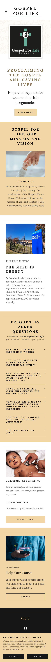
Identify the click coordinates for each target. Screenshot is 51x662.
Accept (37, 656)
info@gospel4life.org (32, 336)
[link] (25, 11)
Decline (13, 656)
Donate (25, 597)
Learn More (25, 112)
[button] (7, 11)
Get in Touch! (25, 519)
